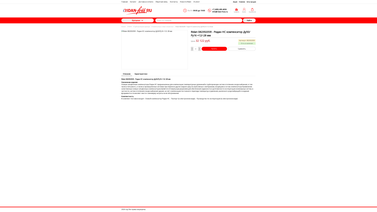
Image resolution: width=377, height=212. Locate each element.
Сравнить (242, 49)
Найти (249, 20)
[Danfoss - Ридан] (137, 10)
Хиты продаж (251, 2)
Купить (214, 49)
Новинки (242, 2)
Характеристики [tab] (141, 74)
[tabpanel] (188, 88)
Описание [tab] (126, 74)
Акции (235, 2)
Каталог (136, 20)
